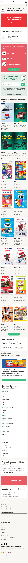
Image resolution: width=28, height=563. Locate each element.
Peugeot (5, 437)
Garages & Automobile (7, 494)
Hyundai (5, 453)
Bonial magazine (4, 506)
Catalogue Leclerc (5, 517)
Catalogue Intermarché (6, 527)
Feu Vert (5, 394)
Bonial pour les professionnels (8, 537)
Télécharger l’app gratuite (6, 508)
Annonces (24, 5)
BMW (4, 402)
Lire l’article (14, 380)
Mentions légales (5, 555)
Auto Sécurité (7, 448)
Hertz (4, 415)
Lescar (15, 347)
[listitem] (7, 116)
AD (4, 439)
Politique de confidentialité (20, 555)
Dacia (4, 410)
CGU (2, 557)
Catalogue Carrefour (5, 519)
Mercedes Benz (7, 413)
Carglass (5, 442)
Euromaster (6, 399)
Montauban (12, 343)
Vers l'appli (14, 22)
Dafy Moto (6, 431)
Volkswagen (6, 426)
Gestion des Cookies (19, 557)
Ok (23, 84)
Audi (4, 434)
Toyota (5, 450)
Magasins (11, 492)
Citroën (5, 445)
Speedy (5, 405)
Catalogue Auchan (5, 525)
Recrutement (4, 539)
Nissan (5, 421)
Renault (5, 429)
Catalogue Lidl (4, 514)
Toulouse (5, 343)
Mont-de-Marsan (7, 347)
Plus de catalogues (14, 334)
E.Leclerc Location (8, 423)
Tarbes (19, 343)
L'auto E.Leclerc (7, 418)
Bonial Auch (4, 492)
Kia (4, 456)
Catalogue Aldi (4, 529)
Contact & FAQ (4, 535)
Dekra (4, 396)
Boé (21, 347)
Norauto (5, 391)
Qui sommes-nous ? (5, 504)
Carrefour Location (8, 407)
